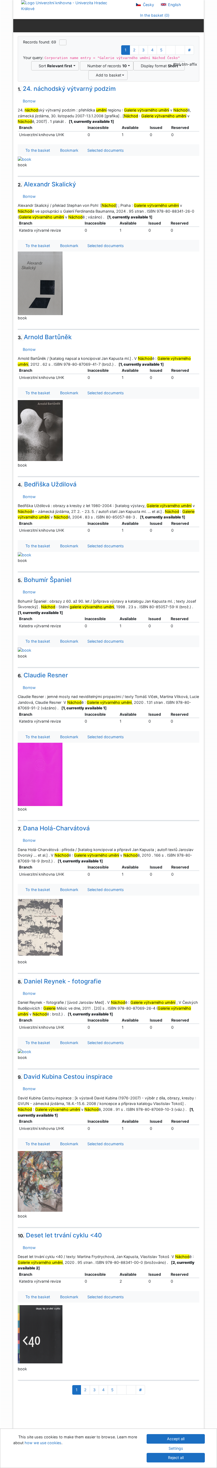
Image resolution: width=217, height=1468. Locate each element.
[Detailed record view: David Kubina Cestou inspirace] (40, 1181)
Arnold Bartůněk (45, 337)
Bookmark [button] (68, 150)
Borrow (28, 101)
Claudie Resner (43, 675)
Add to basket (107, 75)
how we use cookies (43, 1442)
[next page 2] (170, 50)
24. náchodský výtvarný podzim (67, 88)
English (174, 4)
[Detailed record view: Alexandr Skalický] (40, 283)
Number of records (106, 66)
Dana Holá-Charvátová (54, 828)
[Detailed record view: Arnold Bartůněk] (40, 430)
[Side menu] (18, 25)
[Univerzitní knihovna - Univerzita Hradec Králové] (68, 5)
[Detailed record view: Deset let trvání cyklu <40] (40, 1334)
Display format (158, 66)
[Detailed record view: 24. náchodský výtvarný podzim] (24, 158)
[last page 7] (180, 50)
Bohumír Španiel (44, 580)
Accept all (175, 1438)
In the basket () (154, 15)
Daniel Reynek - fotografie (59, 981)
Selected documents (105, 150)
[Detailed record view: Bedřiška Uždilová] (24, 554)
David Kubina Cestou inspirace (65, 1076)
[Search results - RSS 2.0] (62, 42)
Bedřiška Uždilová (47, 484)
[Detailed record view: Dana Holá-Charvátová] (40, 927)
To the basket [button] (36, 150)
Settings (176, 1448)
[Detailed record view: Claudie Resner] (40, 774)
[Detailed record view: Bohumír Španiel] (24, 650)
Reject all (176, 1457)
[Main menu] (198, 25)
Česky (148, 4)
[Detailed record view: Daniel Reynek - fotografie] (24, 1051)
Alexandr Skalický (47, 184)
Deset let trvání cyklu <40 (60, 1235)
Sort (54, 66)
